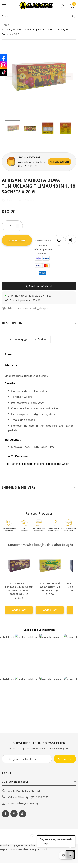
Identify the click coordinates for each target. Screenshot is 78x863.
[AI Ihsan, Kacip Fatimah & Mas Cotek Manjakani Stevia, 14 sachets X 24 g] (19, 565)
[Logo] (36, 5)
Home (5, 25)
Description (20, 340)
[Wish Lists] (59, 240)
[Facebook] (5, 813)
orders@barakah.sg (27, 803)
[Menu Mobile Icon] (4, 6)
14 (9, 308)
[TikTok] (3, 72)
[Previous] (10, 76)
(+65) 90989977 (27, 166)
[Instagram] (14, 813)
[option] (39, 76)
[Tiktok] (22, 813)
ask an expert (59, 161)
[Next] (68, 76)
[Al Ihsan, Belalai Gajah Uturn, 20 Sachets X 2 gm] (50, 565)
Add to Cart (19, 610)
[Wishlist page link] (62, 6)
